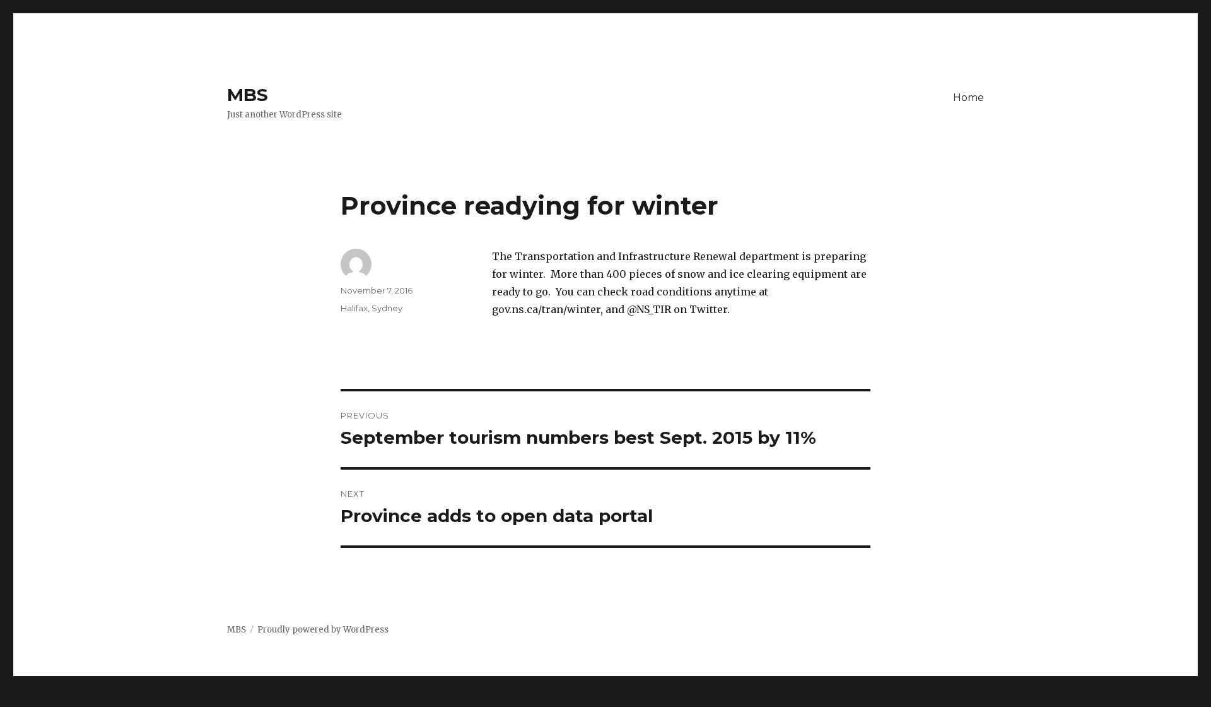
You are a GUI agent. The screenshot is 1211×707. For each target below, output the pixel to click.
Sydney (386, 308)
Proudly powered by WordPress (323, 629)
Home (968, 98)
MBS (247, 94)
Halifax (354, 308)
